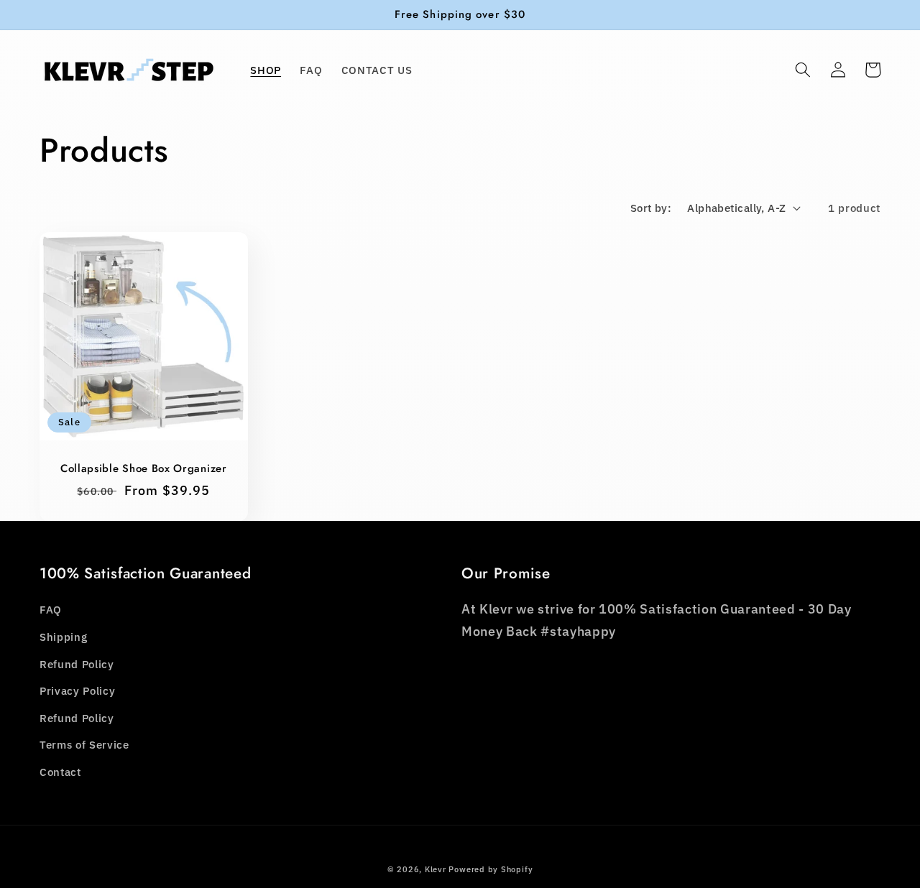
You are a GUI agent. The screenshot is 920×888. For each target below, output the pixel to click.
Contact (60, 771)
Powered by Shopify (490, 869)
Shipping (63, 636)
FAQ (51, 609)
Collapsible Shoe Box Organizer (143, 469)
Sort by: (651, 207)
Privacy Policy (77, 690)
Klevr (435, 869)
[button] (803, 69)
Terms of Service (84, 744)
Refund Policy (77, 664)
